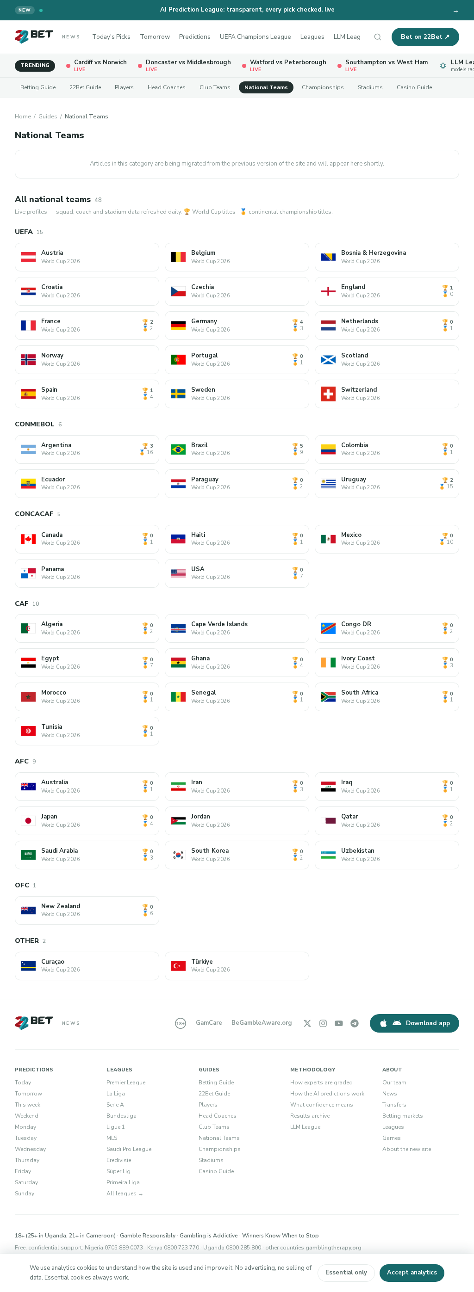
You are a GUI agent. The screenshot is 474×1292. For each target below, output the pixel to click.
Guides (47, 116)
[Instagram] (323, 1023)
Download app (428, 1023)
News (389, 1093)
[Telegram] (354, 1023)
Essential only (346, 1272)
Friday (23, 1171)
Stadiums (370, 87)
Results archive (310, 1116)
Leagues (312, 36)
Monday (25, 1127)
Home (23, 116)
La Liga (115, 1093)
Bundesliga (121, 1116)
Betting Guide (38, 87)
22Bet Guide (85, 87)
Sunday (24, 1193)
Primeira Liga (123, 1182)
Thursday (27, 1160)
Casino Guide (414, 87)
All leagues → (124, 1193)
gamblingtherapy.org (334, 1247)
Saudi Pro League (128, 1149)
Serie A (115, 1104)
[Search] (377, 37)
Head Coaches (167, 87)
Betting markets (402, 1116)
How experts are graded (321, 1082)
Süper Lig (118, 1171)
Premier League (125, 1082)
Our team (394, 1082)
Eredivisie (118, 1160)
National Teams (266, 87)
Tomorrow (155, 36)
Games (391, 1138)
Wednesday (30, 1149)
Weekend (26, 1116)
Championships (323, 87)
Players (124, 87)
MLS (111, 1138)
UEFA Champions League (255, 36)
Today (23, 1082)
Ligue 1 (115, 1127)
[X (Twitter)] (307, 1023)
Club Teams (215, 87)
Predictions (195, 36)
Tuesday (26, 1138)
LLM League (351, 36)
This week (27, 1104)
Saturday (26, 1182)
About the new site (406, 1149)
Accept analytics (412, 1272)
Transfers (394, 1104)
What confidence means (321, 1104)
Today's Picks (111, 36)
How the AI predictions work (327, 1093)
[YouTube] (339, 1023)
